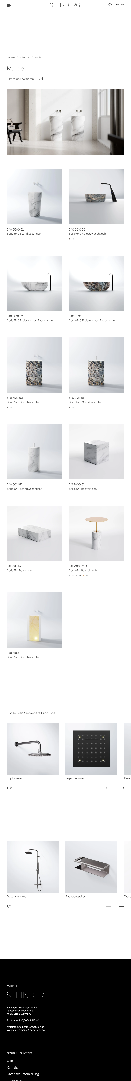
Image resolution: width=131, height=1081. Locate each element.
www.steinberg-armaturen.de (29, 1030)
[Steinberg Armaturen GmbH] (65, 5)
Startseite (11, 57)
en (122, 4)
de (117, 4)
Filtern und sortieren (20, 79)
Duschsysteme (16, 897)
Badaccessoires (76, 897)
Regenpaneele (75, 778)
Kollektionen (25, 57)
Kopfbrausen (15, 778)
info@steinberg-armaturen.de (28, 1027)
